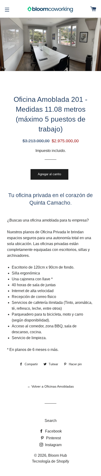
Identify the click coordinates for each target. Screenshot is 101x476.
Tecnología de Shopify (50, 461)
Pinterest (53, 438)
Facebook (53, 431)
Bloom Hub (57, 455)
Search (51, 421)
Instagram (53, 445)
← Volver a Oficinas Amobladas (50, 386)
